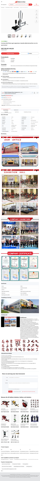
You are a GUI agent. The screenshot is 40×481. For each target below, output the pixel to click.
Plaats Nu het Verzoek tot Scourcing (28, 391)
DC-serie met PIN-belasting (5, 451)
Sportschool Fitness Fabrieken (7, 466)
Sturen (10, 391)
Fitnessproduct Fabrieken (16, 463)
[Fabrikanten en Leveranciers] (20, 2)
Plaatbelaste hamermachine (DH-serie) (15, 451)
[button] (35, 112)
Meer (2, 470)
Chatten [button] (30, 53)
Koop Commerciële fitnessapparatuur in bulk (9, 468)
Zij (20, 449)
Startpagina (2, 7)
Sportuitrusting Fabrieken (6, 463)
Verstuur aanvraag (10, 53)
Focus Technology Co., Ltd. (18, 474)
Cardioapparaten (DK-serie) (33, 453)
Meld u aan (3, 105)
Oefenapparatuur (29, 466)
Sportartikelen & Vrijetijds (9, 7)
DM (1, 449)
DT (29, 449)
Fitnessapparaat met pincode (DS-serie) (24, 451)
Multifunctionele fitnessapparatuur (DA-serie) (24, 453)
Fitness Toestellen (16, 7)
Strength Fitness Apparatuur (24, 7)
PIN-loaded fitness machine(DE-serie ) (34, 451)
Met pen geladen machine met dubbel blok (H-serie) (15, 453)
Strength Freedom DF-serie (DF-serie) (6, 453)
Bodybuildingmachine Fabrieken (19, 466)
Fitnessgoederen (25, 463)
